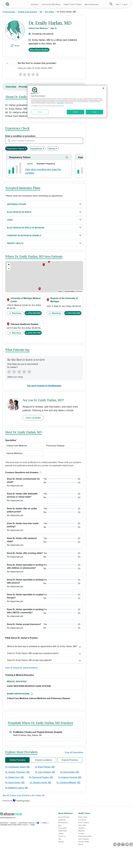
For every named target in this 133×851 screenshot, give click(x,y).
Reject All (75, 112)
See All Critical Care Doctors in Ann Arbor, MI (23, 795)
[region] (67, 101)
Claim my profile (33, 417)
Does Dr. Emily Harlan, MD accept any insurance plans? (33, 653)
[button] (40, 472)
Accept (94, 112)
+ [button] (9, 264)
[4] (33, 73)
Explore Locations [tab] (43, 759)
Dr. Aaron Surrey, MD (15, 782)
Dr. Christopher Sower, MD (17, 766)
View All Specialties (74, 752)
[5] (37, 73)
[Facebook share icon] (115, 845)
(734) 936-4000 (73, 313)
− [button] (9, 268)
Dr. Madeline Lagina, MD (16, 787)
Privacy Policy (60, 103)
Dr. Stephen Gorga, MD (40, 782)
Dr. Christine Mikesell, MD (68, 782)
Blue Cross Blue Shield (19, 212)
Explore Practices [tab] (70, 759)
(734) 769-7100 (34, 332)
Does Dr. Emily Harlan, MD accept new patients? (29, 660)
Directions (16, 313)
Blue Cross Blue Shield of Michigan (25, 227)
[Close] (103, 88)
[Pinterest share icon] (131, 845)
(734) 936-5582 (34, 313)
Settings (40, 112)
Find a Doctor (9, 11)
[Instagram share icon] (119, 845)
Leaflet (60, 291)
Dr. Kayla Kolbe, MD (69, 771)
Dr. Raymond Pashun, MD (41, 777)
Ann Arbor (49, 11)
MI (41, 11)
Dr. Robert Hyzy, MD (14, 777)
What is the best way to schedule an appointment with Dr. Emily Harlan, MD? (42, 646)
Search (111, 4)
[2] (24, 73)
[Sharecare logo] (27, 814)
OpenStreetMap (70, 291)
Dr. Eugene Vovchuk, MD (69, 777)
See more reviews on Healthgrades (44, 385)
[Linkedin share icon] (123, 845)
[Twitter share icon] (127, 845)
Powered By (7, 800)
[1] (20, 73)
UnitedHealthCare (16, 204)
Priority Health (15, 243)
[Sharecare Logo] (7, 4)
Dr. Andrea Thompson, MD (17, 771)
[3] (28, 73)
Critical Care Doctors (27, 11)
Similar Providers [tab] (17, 759)
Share (17, 45)
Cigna (10, 219)
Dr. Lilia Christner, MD (45, 771)
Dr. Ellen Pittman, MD (45, 766)
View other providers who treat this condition (43, 171)
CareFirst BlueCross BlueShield (24, 235)
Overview (11, 86)
